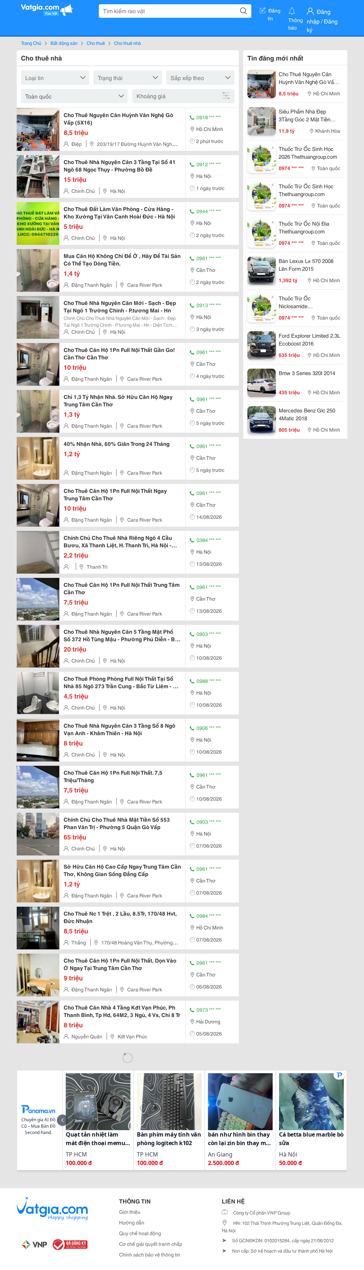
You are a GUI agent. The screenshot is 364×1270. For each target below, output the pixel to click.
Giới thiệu (129, 1211)
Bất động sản (63, 42)
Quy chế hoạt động (140, 1233)
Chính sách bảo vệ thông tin (149, 1254)
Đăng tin (274, 12)
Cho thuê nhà (127, 42)
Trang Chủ (31, 42)
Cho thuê (96, 42)
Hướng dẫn (131, 1222)
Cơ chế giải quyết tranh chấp (150, 1243)
